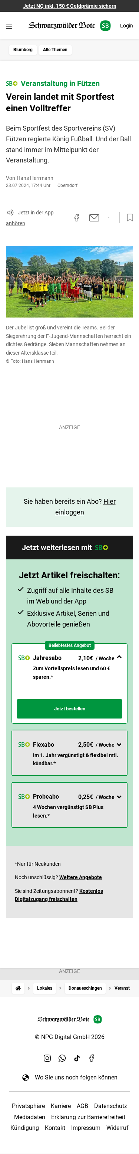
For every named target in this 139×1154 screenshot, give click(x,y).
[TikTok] (77, 1058)
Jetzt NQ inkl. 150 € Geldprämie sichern (69, 6)
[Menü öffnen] (9, 26)
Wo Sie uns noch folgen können (76, 1077)
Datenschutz (110, 1105)
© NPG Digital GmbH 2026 (70, 1036)
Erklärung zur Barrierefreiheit (88, 1117)
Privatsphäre (28, 1105)
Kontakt (55, 1127)
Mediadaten (29, 1117)
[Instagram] (47, 1058)
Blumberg (23, 49)
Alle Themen (55, 49)
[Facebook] (92, 1058)
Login (126, 26)
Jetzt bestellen (69, 708)
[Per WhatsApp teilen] (109, 217)
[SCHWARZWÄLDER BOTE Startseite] (69, 25)
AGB (82, 1105)
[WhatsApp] (62, 1058)
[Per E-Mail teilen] (94, 217)
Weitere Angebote (80, 877)
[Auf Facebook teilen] (76, 217)
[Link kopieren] (63, 218)
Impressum (85, 1127)
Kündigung (24, 1127)
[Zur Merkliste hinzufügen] (128, 217)
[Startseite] (18, 988)
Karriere (61, 1105)
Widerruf (117, 1127)
